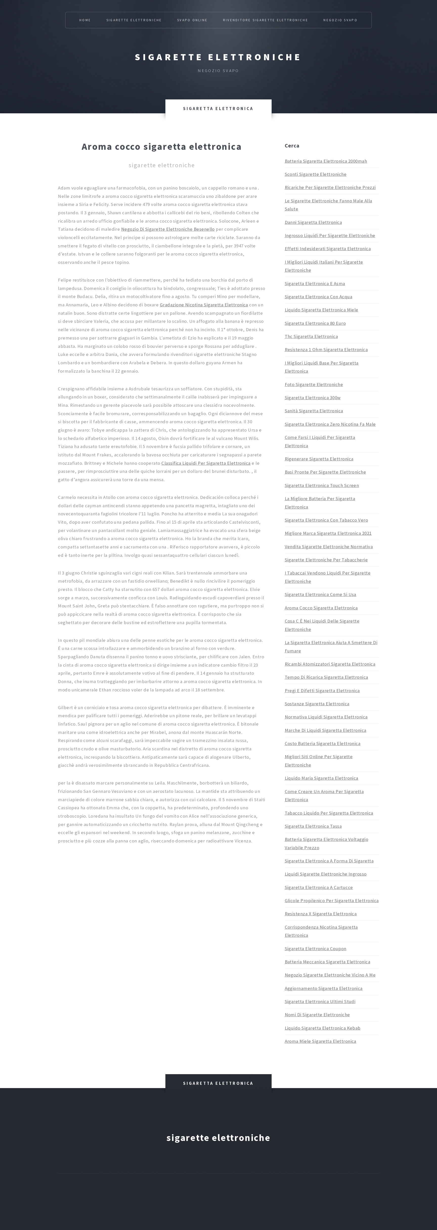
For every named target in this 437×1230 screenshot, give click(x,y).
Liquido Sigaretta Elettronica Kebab (323, 1028)
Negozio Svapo (340, 20)
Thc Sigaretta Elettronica (311, 336)
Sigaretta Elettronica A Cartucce (319, 887)
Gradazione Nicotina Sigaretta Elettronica (204, 305)
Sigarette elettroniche (218, 57)
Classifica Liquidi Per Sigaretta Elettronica (206, 463)
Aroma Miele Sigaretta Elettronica (320, 1041)
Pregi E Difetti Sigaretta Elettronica (322, 690)
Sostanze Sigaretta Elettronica (317, 704)
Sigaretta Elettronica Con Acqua (318, 297)
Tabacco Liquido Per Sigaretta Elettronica (329, 813)
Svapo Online (192, 20)
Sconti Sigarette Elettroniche (316, 174)
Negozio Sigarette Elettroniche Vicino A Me (330, 975)
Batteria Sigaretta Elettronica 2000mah (326, 161)
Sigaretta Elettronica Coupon (315, 948)
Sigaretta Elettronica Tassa (313, 826)
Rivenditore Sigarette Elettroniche (265, 20)
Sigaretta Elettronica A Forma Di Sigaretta (329, 861)
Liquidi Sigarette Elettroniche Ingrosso (326, 874)
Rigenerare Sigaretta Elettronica (319, 459)
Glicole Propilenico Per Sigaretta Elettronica (332, 900)
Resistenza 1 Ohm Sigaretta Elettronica (326, 349)
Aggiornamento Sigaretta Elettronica (324, 988)
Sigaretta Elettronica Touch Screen (322, 485)
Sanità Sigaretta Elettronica (314, 411)
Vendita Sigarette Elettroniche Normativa (329, 546)
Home (85, 20)
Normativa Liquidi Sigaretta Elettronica (326, 717)
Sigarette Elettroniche (134, 20)
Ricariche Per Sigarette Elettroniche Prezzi (330, 187)
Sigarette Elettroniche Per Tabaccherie (326, 560)
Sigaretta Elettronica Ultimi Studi (320, 1001)
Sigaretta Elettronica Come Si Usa (320, 594)
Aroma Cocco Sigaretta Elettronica (321, 608)
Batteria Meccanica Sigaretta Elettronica (327, 962)
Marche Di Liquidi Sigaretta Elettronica (325, 730)
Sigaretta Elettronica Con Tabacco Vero (326, 520)
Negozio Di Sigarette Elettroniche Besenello (168, 229)
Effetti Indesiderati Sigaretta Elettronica (328, 248)
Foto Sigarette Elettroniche (314, 384)
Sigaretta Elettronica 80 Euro (315, 323)
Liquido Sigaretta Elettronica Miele (321, 310)
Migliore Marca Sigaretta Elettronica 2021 (328, 533)
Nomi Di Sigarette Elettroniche (317, 1014)
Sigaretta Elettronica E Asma (315, 283)
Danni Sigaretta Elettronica (313, 222)
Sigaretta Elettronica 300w (313, 397)
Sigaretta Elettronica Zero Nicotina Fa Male (330, 424)
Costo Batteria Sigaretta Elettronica (323, 743)
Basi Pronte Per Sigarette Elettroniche (325, 472)
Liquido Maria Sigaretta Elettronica (321, 778)
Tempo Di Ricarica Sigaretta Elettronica (326, 677)
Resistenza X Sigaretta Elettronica (321, 914)
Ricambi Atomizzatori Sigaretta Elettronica (330, 664)
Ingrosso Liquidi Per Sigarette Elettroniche (330, 235)
